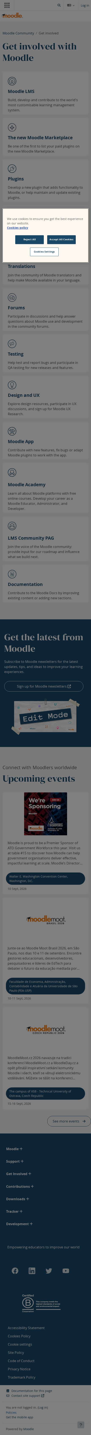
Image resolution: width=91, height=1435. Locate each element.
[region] (45, 235)
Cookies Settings (44, 251)
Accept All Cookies (61, 239)
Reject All (29, 239)
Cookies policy (17, 228)
